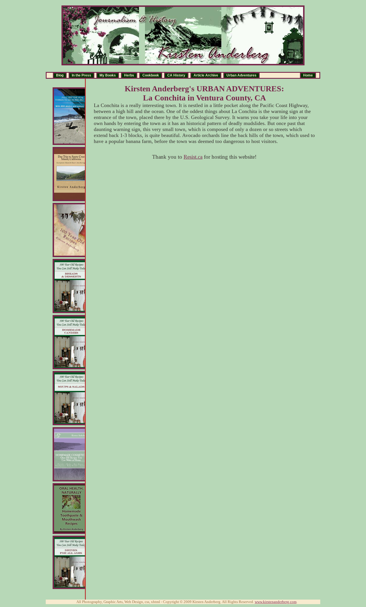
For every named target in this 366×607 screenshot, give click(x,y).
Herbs (129, 75)
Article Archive (206, 75)
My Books (108, 75)
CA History (176, 75)
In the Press (81, 75)
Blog (59, 75)
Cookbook (150, 75)
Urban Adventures (241, 75)
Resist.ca (193, 157)
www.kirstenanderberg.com (276, 602)
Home (308, 75)
